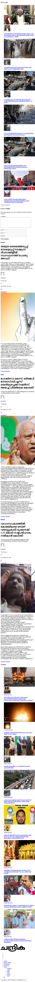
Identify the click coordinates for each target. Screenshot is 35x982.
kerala (8, 974)
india (8, 972)
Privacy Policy (7, 962)
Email (3, 233)
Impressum (7, 964)
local (8, 975)
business (9, 968)
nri (4, 977)
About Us (6, 965)
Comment (3, 216)
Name (3, 230)
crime (8, 970)
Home (5, 961)
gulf (8, 971)
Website (3, 236)
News (5, 967)
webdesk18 (4, 291)
